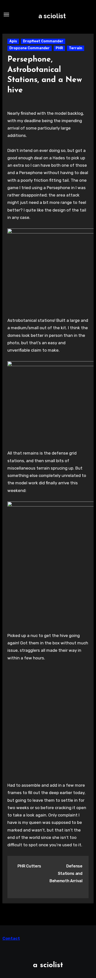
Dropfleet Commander (43, 41)
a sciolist (52, 16)
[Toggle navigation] (6, 14)
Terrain (75, 48)
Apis (13, 41)
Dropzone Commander (29, 48)
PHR (59, 48)
